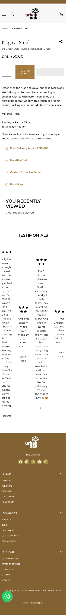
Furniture (7, 486)
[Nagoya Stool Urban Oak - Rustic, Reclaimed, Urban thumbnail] (7, 42)
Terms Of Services (11, 564)
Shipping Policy (10, 559)
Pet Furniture (9, 497)
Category (6, 480)
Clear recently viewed (20, 212)
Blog (4, 525)
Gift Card (7, 491)
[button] (50, 72)
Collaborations (10, 536)
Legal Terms (8, 530)
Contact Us (7, 569)
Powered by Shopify (33, 603)
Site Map (6, 575)
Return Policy (9, 541)
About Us (6, 520)
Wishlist (6, 580)
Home (5, 28)
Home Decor (8, 502)
